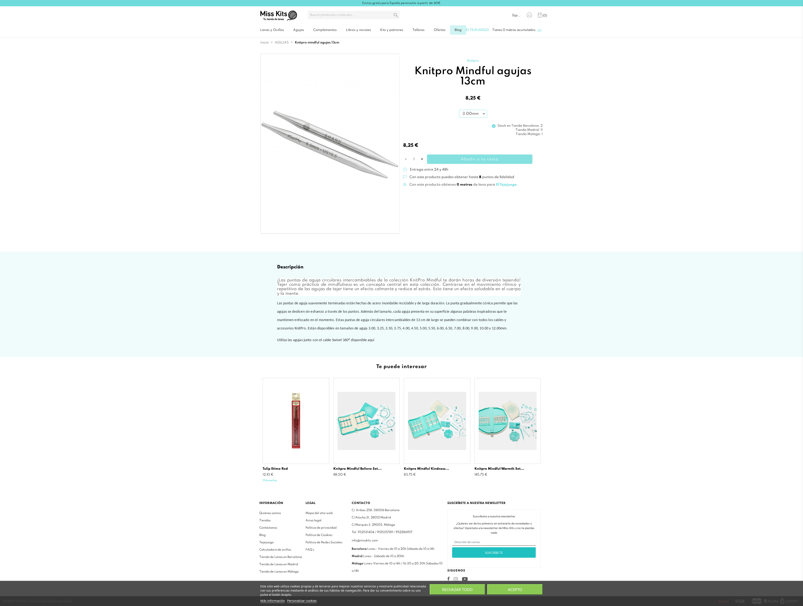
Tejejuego (266, 542)
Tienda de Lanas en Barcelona (280, 557)
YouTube (465, 579)
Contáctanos (268, 527)
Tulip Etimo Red (275, 469)
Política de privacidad (321, 527)
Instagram (456, 579)
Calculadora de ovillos (275, 549)
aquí (371, 340)
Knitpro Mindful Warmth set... (499, 469)
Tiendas (265, 520)
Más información (272, 600)
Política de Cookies (319, 535)
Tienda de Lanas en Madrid (278, 564)
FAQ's (310, 549)
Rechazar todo (457, 589)
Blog (262, 535)
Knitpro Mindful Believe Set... (357, 469)
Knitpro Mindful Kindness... (426, 469)
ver (539, 30)
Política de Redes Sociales (324, 542)
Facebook (448, 579)
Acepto (515, 589)
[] (396, 15)
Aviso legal (313, 520)
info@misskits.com (365, 540)
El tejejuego (477, 30)
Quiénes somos (270, 513)
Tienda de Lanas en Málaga (279, 571)
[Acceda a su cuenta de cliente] (529, 15)
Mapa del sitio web (319, 513)
